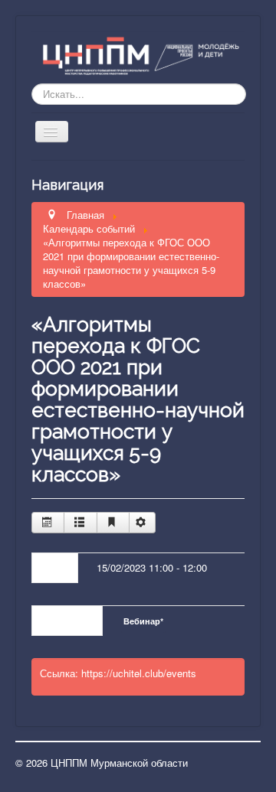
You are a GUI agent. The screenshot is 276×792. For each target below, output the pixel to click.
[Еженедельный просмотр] (80, 522)
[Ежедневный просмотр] (113, 522)
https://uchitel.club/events (138, 673)
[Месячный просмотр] (47, 522)
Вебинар (143, 621)
